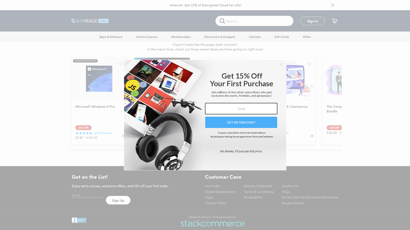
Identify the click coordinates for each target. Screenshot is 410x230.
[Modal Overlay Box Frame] (205, 115)
